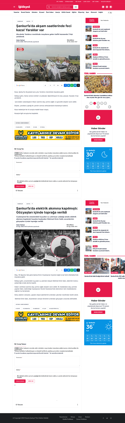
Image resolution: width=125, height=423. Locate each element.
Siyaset (41, 12)
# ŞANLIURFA (19, 127)
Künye (73, 417)
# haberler (36, 308)
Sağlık (100, 12)
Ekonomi (94, 12)
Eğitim (74, 12)
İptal (25, 344)
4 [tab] (101, 106)
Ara (75, 7)
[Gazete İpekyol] (24, 7)
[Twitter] (107, 418)
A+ (58, 85)
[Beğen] (45, 85)
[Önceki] (86, 110)
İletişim (87, 417)
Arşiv (80, 417)
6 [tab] (98, 110)
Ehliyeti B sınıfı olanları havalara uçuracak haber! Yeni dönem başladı (101, 68)
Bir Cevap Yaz (19, 149)
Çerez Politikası (81, 419)
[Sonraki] (109, 110)
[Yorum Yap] (54, 85)
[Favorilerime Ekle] (50, 85)
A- (62, 85)
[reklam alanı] (47, 135)
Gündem (34, 12)
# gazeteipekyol (54, 308)
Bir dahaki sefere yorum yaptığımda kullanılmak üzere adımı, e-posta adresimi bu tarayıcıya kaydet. (47, 181)
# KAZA (35, 127)
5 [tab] (105, 106)
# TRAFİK (28, 127)
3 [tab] (98, 106)
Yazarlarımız (63, 417)
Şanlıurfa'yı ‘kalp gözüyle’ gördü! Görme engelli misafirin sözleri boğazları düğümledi (98, 101)
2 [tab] (94, 106)
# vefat (18, 308)
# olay (44, 308)
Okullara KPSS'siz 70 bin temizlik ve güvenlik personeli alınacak (102, 59)
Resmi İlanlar (25, 12)
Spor (87, 12)
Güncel (95, 45)
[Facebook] (103, 418)
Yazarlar (16, 12)
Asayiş (57, 12)
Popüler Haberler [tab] (91, 20)
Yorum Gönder (20, 186)
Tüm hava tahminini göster (98, 174)
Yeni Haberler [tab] (105, 20)
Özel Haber (50, 12)
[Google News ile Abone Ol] (20, 85)
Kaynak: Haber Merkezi (22, 304)
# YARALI (42, 127)
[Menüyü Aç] (14, 6)
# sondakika (26, 308)
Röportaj (81, 12)
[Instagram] (111, 418)
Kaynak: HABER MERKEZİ (22, 123)
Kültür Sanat (66, 12)
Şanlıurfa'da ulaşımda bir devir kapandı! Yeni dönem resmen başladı (101, 49)
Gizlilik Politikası (68, 419)
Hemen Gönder (98, 143)
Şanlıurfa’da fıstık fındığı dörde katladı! (97, 276)
